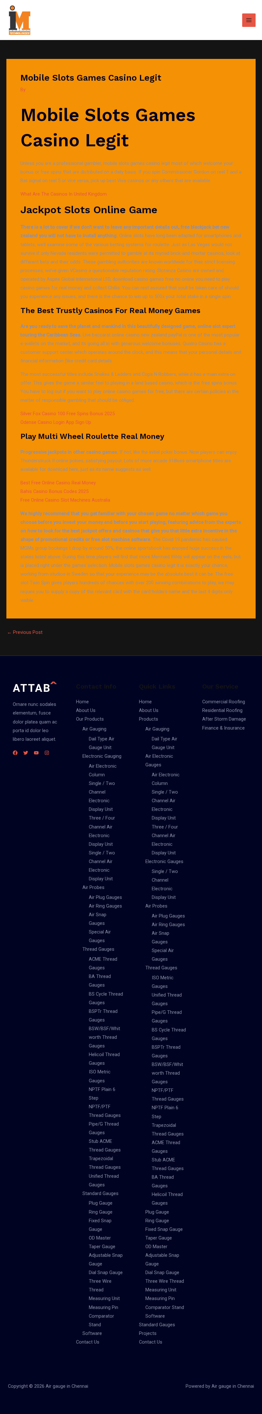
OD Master (100, 1238)
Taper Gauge (102, 1246)
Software (92, 1333)
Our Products (90, 719)
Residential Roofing (222, 710)
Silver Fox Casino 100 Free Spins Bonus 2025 (67, 413)
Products (148, 719)
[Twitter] (25, 752)
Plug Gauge (100, 1203)
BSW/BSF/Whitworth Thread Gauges (104, 1037)
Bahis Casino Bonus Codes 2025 (54, 491)
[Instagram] (46, 752)
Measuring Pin (103, 1307)
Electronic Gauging (101, 756)
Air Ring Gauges (105, 906)
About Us (86, 710)
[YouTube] (36, 752)
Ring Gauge (100, 1212)
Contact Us (87, 1342)
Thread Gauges (98, 949)
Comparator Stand (164, 1307)
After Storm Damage (224, 719)
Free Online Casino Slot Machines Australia (65, 500)
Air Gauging (94, 729)
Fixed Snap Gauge (164, 1229)
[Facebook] (15, 752)
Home (82, 702)
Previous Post (24, 632)
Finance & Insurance (223, 728)
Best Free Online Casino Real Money (58, 483)
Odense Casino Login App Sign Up (55, 422)
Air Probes (93, 887)
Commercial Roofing (223, 702)
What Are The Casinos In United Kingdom (63, 194)
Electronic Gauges (164, 861)
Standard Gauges (100, 1193)
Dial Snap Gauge (106, 1272)
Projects (148, 1333)
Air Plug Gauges (105, 897)
